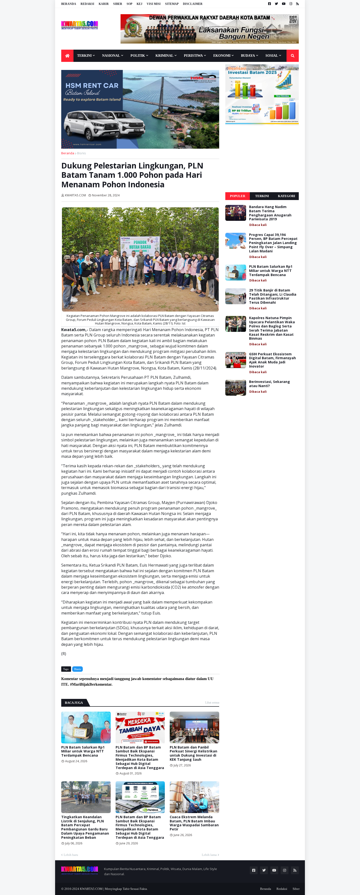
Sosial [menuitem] (271, 55)
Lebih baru (71, 855)
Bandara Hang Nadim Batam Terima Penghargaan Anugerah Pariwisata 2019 (270, 213)
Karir (104, 4)
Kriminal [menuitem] (164, 55)
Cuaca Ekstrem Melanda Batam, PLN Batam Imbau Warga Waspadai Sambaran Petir (194, 823)
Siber (117, 4)
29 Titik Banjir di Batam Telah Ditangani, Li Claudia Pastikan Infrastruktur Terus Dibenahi (272, 296)
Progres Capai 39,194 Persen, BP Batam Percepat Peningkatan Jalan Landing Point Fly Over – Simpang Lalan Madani (273, 243)
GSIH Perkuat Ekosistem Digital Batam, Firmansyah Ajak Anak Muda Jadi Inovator (272, 360)
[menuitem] (67, 56)
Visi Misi (154, 4)
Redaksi (87, 4)
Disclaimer (193, 4)
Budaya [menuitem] (248, 55)
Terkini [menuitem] (84, 55)
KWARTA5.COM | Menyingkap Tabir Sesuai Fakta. (114, 889)
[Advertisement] (262, 159)
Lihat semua (212, 702)
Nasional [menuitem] (111, 55)
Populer (237, 196)
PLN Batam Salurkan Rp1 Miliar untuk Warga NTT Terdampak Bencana (83, 751)
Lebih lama (209, 855)
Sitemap (172, 4)
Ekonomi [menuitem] (221, 55)
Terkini (262, 196)
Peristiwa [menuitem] (193, 55)
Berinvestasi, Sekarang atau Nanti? (269, 384)
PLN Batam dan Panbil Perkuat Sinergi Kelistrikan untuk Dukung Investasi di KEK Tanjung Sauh (193, 753)
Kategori (286, 196)
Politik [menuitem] (138, 55)
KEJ (139, 4)
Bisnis (81, 153)
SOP (129, 4)
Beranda (68, 4)
